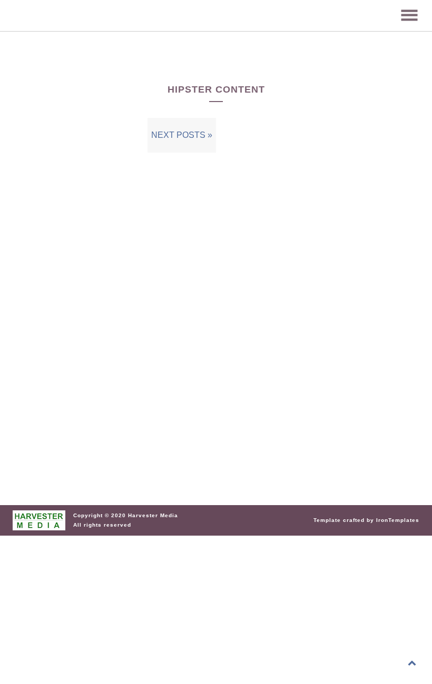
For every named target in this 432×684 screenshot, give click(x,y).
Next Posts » (181, 134)
